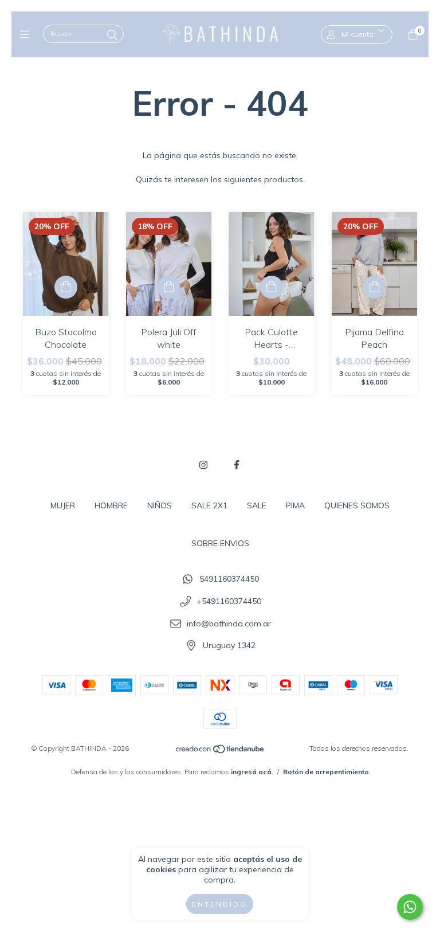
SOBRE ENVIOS (220, 543)
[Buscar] (112, 35)
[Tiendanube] (220, 751)
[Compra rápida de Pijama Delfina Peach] (374, 287)
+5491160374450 (229, 601)
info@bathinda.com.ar (229, 623)
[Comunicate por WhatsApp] (410, 907)
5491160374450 (229, 579)
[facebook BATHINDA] (236, 464)
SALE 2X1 (209, 505)
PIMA (295, 505)
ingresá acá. (252, 771)
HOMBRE (111, 505)
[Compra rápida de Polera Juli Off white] (168, 287)
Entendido (219, 904)
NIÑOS (159, 505)
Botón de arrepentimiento (326, 771)
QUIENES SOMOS (357, 505)
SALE (256, 505)
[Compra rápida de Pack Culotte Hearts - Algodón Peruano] (271, 287)
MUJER (62, 505)
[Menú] (27, 34)
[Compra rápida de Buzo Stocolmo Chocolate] (65, 287)
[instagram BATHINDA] (203, 464)
